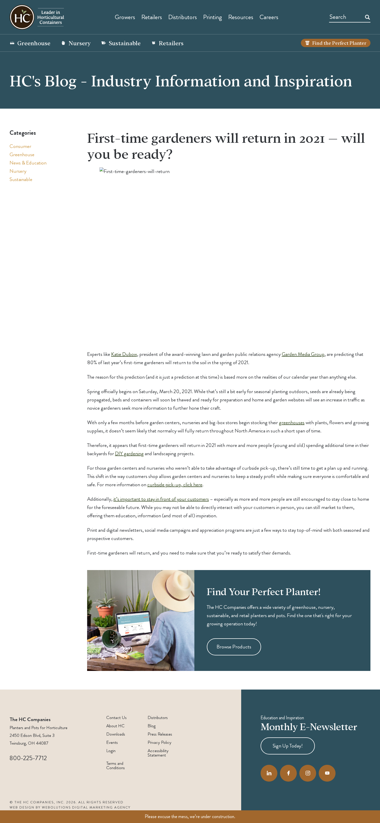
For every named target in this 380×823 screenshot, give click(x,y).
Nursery (80, 43)
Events (112, 742)
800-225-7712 (28, 758)
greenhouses (292, 422)
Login (111, 751)
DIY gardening (129, 453)
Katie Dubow (124, 354)
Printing (212, 17)
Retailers (151, 17)
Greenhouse (33, 43)
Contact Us (116, 717)
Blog (152, 726)
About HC (115, 726)
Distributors (158, 717)
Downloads (115, 734)
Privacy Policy (159, 742)
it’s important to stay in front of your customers (161, 499)
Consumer (20, 146)
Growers (125, 17)
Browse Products (234, 646)
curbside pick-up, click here (174, 484)
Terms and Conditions (115, 765)
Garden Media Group (303, 354)
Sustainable (125, 43)
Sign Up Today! (288, 746)
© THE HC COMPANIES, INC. (37, 802)
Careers (269, 17)
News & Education (28, 163)
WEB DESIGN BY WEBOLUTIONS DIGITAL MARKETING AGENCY (70, 807)
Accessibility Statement (158, 753)
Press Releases (160, 734)
